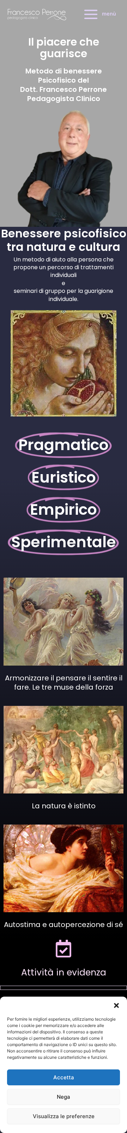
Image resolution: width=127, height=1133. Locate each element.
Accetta (63, 1077)
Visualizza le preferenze (64, 1116)
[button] (116, 1005)
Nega (63, 1096)
